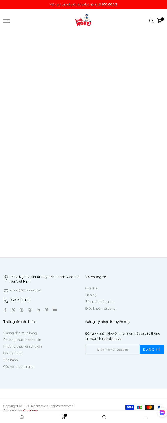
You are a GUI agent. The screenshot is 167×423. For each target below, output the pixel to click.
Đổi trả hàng (12, 353)
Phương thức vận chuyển (22, 346)
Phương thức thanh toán (22, 340)
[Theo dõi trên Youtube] (55, 310)
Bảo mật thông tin (99, 302)
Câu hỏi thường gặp (18, 367)
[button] (162, 413)
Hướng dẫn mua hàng (20, 333)
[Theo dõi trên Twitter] (13, 310)
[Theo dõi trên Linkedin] (38, 310)
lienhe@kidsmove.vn (25, 290)
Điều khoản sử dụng (100, 308)
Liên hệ (90, 295)
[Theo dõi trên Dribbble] (30, 310)
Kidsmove (30, 411)
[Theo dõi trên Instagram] (22, 310)
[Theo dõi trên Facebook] (5, 310)
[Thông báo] (83, 4)
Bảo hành (10, 360)
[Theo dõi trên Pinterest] (46, 310)
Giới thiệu (92, 288)
